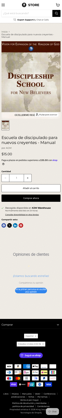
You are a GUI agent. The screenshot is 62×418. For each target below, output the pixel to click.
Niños (31, 397)
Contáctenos (43, 406)
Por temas (42, 397)
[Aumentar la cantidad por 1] (28, 178)
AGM (8, 148)
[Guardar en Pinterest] (21, 225)
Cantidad (6, 171)
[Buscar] (56, 13)
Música (15, 394)
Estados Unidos (29, 344)
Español (30, 336)
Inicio (5, 31)
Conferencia (50, 394)
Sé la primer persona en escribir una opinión (30, 290)
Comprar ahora (31, 198)
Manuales (27, 394)
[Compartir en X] (9, 225)
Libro (5, 394)
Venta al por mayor (29, 400)
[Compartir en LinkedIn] (15, 225)
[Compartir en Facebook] (4, 225)
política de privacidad (23, 406)
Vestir (37, 394)
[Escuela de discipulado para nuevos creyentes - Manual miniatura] (5, 125)
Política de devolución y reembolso (29, 403)
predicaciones (18, 397)
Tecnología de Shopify (31, 412)
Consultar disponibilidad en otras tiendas (22, 215)
